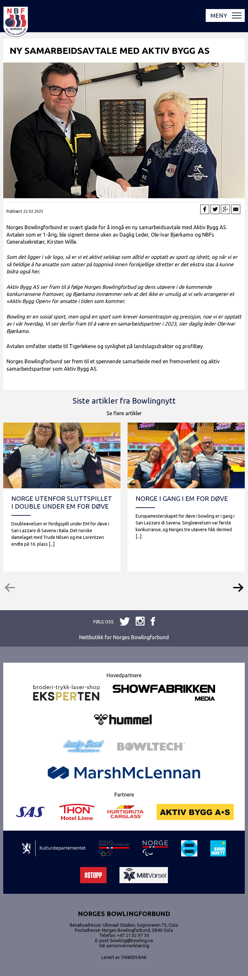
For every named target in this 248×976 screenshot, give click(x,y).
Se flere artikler (124, 413)
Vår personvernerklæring (124, 945)
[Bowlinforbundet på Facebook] (124, 622)
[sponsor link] (54, 848)
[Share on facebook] (204, 209)
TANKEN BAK (134, 957)
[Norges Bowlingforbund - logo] (15, 22)
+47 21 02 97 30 (133, 935)
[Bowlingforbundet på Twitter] (140, 622)
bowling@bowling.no (131, 940)
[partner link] (66, 693)
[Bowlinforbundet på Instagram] (152, 622)
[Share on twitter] (215, 209)
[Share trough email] (235, 209)
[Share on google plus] (225, 209)
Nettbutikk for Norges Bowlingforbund (124, 637)
